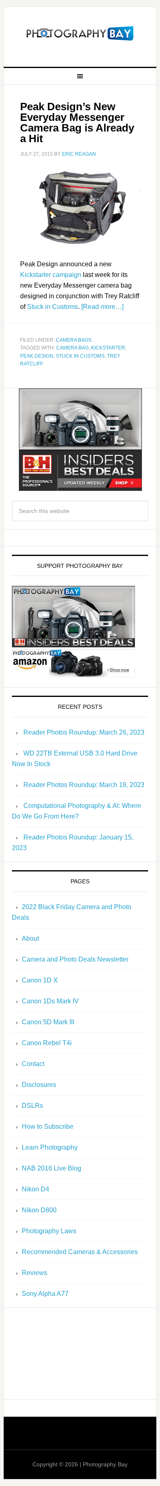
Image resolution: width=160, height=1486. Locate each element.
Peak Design (36, 356)
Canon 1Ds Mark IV (50, 1001)
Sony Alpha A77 (45, 1293)
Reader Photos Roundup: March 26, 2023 (83, 732)
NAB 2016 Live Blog (51, 1168)
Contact (33, 1063)
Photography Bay (80, 33)
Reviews (34, 1272)
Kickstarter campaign (50, 274)
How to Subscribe (47, 1126)
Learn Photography (50, 1147)
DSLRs (32, 1105)
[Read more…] (102, 306)
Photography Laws (49, 1230)
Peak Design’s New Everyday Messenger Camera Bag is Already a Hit (77, 122)
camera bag (72, 348)
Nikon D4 (35, 1189)
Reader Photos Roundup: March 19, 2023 (83, 784)
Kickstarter (108, 348)
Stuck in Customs (52, 306)
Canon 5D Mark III (48, 1022)
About (30, 938)
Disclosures (39, 1084)
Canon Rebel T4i (47, 1042)
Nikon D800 (39, 1210)
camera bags (73, 340)
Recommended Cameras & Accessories (80, 1251)
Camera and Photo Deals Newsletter (75, 959)
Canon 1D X (40, 980)
